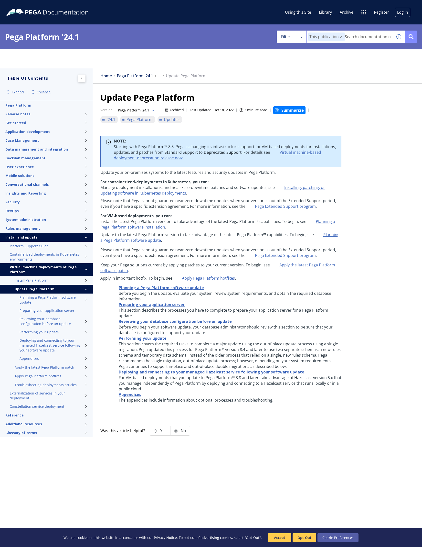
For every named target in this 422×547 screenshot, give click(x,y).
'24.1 (111, 119)
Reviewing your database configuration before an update (45, 321)
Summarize (292, 110)
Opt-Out (304, 537)
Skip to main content (22, 5)
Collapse (44, 92)
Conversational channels (27, 184)
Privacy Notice (165, 537)
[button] (341, 37)
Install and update (21, 237)
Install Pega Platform (31, 280)
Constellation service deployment (37, 406)
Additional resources (23, 424)
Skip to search (59, 5)
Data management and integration (36, 149)
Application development (27, 131)
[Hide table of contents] (81, 78)
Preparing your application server (47, 310)
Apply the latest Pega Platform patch (44, 367)
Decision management (25, 158)
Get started (15, 122)
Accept (279, 537)
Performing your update (39, 332)
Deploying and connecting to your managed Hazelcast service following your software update (50, 345)
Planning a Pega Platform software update (48, 300)
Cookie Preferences (338, 537)
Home (106, 76)
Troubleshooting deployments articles (46, 385)
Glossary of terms (21, 432)
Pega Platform (18, 105)
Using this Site (298, 12)
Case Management (22, 140)
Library (325, 12)
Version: (107, 110)
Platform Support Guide (29, 246)
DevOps (12, 210)
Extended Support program (285, 206)
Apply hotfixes (208, 278)
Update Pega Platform (34, 289)
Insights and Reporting (25, 193)
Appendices (29, 358)
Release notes (18, 114)
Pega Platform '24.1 (135, 76)
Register (381, 12)
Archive (346, 12)
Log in (402, 12)
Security (12, 202)
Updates (171, 119)
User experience (19, 166)
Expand (18, 92)
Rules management (22, 228)
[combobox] (350, 37)
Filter (285, 36)
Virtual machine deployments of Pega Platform (43, 269)
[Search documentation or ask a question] (411, 37)
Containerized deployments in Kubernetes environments (44, 257)
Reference (14, 415)
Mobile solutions (19, 175)
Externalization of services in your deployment (37, 395)
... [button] (159, 76)
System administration (25, 219)
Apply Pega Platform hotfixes (38, 376)
